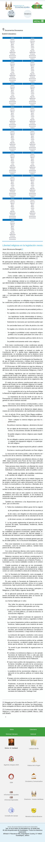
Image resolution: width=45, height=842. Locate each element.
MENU (37, 21)
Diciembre (12, 57)
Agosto (12, 51)
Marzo (12, 43)
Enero (12, 39)
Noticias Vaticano (12, 734)
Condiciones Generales (29, 827)
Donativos (27, 14)
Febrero (12, 41)
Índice (12, 59)
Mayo (12, 46)
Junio (12, 47)
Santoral (33, 734)
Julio (12, 49)
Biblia (12, 729)
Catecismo (33, 729)
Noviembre (12, 55)
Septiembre (12, 52)
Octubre (12, 54)
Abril (12, 44)
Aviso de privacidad (14, 827)
